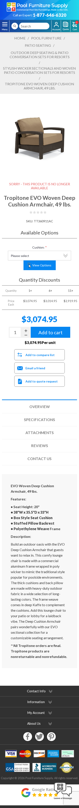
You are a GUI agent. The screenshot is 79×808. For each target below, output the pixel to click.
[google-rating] (39, 795)
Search (14, 26)
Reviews (39, 445)
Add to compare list (40, 355)
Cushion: (38, 247)
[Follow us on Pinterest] (51, 736)
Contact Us (39, 458)
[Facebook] (27, 736)
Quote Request (65, 26)
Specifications (39, 419)
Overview (39, 406)
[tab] (39, 406)
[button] (63, 799)
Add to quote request (41, 381)
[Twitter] (39, 736)
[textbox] (34, 26)
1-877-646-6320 (49, 15)
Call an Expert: (23, 15)
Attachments (39, 432)
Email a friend (35, 368)
